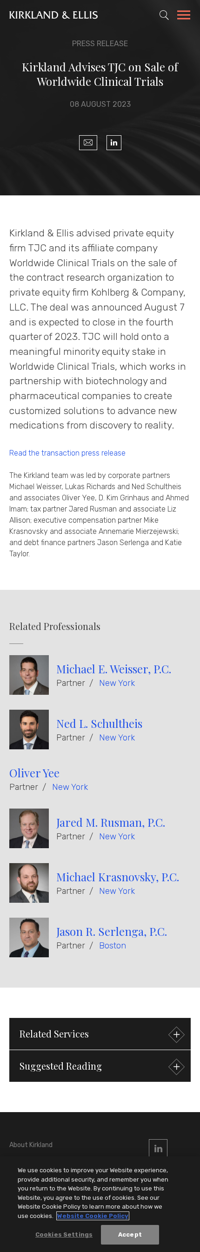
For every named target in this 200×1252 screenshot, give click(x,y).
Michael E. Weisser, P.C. (113, 668)
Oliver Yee (34, 772)
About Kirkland (31, 1145)
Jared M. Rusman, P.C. (110, 822)
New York (117, 683)
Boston (112, 946)
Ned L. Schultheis (99, 723)
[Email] (88, 142)
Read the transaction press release (67, 453)
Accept (130, 1234)
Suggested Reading (61, 1065)
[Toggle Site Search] (164, 15)
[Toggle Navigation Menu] (184, 16)
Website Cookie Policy (92, 1215)
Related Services (54, 1033)
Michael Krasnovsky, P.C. (117, 876)
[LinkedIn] (114, 142)
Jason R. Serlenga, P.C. (111, 931)
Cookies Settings (64, 1234)
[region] (100, 1204)
